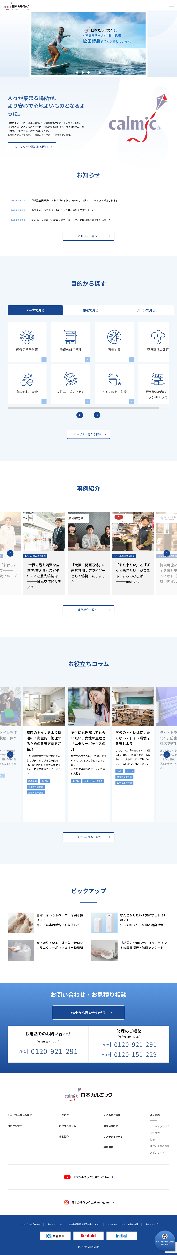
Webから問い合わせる (88, 1012)
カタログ (64, 1115)
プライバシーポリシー (29, 1224)
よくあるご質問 (112, 1115)
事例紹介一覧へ (87, 609)
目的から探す (15, 1126)
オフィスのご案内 (159, 1146)
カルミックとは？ (159, 1126)
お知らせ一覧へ (87, 236)
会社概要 (155, 1133)
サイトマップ (151, 1224)
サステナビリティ (113, 1136)
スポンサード (157, 1152)
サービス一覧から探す (87, 434)
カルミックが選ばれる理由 (31, 147)
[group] (88, 43)
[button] (77, 72)
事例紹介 (64, 1136)
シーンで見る (146, 310)
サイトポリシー (54, 1224)
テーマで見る (35, 310)
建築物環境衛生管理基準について (84, 1224)
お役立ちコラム (67, 1126)
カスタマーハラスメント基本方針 (122, 1224)
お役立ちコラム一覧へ (87, 837)
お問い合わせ (111, 1126)
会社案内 (155, 1115)
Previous (10, 553)
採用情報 (108, 1147)
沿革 (152, 1139)
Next (167, 553)
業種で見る (91, 310)
